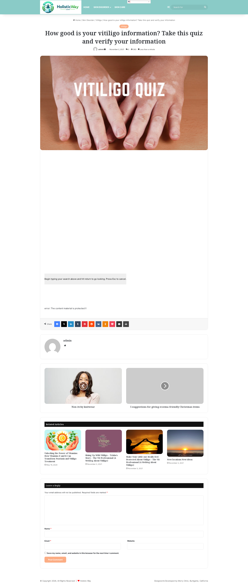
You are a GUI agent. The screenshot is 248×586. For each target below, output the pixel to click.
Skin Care (120, 7)
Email (47, 541)
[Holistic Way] (60, 7)
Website (131, 541)
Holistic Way (85, 581)
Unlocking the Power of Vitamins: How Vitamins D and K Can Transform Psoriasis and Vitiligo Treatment (61, 457)
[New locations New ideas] (185, 443)
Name (47, 529)
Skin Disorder (101, 7)
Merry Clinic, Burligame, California (193, 581)
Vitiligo (99, 20)
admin (100, 49)
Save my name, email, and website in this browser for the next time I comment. (83, 553)
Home (86, 7)
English (133, 2)
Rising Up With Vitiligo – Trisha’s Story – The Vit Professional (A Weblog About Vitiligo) (101, 458)
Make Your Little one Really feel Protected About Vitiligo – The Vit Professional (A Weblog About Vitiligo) (143, 460)
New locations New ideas (179, 459)
